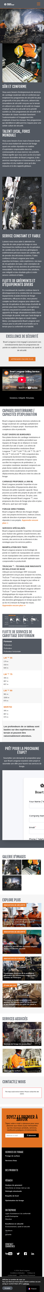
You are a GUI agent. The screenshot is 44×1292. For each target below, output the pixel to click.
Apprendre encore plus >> (14, 605)
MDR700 (8, 707)
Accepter (7, 1288)
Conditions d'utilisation (17, 1273)
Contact (9, 1244)
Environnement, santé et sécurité (17, 1226)
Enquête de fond (12, 1196)
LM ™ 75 (8, 674)
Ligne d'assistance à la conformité (18, 1213)
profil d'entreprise (11, 1216)
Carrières (10, 1246)
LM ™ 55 (8, 658)
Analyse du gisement (13, 1185)
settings (26, 1284)
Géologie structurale (13, 1191)
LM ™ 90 (8, 690)
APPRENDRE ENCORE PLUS (22, 359)
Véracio (9, 1180)
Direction (8, 1219)
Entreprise (10, 1210)
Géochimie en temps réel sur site (17, 1188)
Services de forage (14, 1152)
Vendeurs (8, 1230)
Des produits (11, 1170)
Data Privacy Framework (27, 1275)
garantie (8, 1234)
